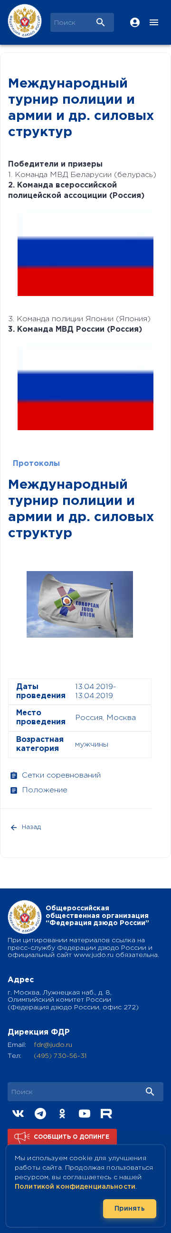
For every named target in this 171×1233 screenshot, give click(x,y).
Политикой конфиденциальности (75, 1187)
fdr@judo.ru (53, 1045)
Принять (129, 1209)
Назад (31, 827)
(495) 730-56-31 (60, 1056)
